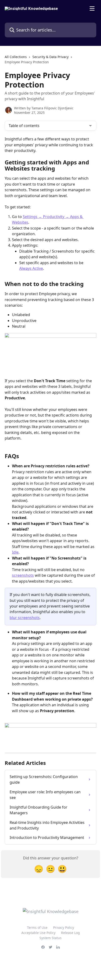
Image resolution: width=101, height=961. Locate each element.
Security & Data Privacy (50, 57)
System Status (50, 938)
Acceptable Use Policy (38, 932)
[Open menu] (92, 8)
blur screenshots (25, 617)
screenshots (23, 575)
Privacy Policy (63, 927)
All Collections (16, 57)
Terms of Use (37, 927)
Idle (15, 552)
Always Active (31, 268)
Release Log (70, 932)
